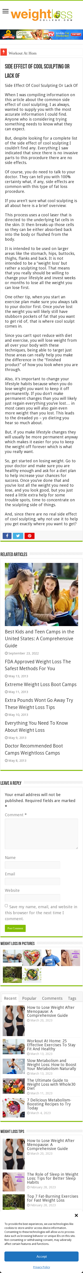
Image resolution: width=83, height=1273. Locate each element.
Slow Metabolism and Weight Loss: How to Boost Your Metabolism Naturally (51, 1064)
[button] (76, 1215)
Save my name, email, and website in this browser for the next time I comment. (41, 912)
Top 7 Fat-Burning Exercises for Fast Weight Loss (52, 1198)
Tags (72, 998)
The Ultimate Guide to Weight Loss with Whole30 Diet (51, 1084)
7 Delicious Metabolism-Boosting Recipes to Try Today (49, 1104)
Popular (29, 998)
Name (10, 857)
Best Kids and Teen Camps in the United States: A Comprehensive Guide (39, 638)
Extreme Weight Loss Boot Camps (41, 684)
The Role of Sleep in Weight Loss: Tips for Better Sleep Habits (52, 1178)
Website (12, 890)
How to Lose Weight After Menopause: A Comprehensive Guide (51, 1011)
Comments (52, 998)
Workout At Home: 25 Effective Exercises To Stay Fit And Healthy (51, 1045)
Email (10, 874)
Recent (10, 998)
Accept (42, 1256)
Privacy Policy (41, 1267)
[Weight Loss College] (42, 14)
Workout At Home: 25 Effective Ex (37, 53)
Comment (16, 814)
